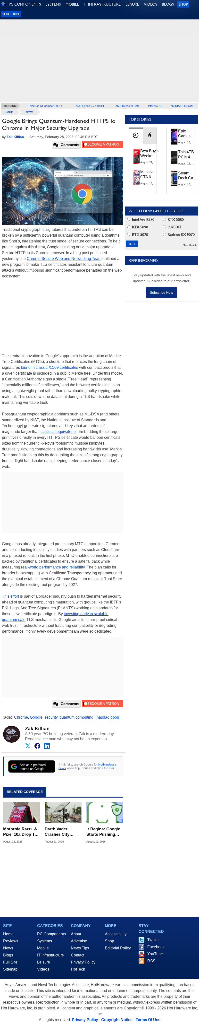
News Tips (80, 948)
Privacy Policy (83, 962)
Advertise (79, 941)
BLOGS (168, 4)
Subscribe (11, 14)
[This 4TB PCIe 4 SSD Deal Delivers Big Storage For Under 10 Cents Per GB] (174, 157)
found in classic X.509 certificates (49, 367)
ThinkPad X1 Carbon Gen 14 (45, 106)
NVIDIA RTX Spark (182, 106)
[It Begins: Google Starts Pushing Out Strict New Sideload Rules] (104, 812)
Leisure (43, 962)
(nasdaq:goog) (107, 717)
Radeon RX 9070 (181, 234)
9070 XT (174, 227)
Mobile (43, 948)
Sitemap (10, 969)
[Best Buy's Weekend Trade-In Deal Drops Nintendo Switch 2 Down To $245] (136, 156)
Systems (44, 941)
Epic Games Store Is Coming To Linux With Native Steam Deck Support (187, 134)
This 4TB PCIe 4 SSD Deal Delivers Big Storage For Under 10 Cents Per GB (187, 155)
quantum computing (76, 717)
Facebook (156, 947)
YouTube (155, 954)
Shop (183, 4)
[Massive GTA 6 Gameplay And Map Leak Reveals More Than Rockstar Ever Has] (136, 177)
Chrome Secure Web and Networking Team (64, 259)
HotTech (78, 969)
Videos (43, 969)
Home (8, 934)
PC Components (51, 934)
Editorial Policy (118, 948)
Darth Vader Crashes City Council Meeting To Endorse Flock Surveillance (61, 832)
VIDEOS (150, 4)
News (29, 112)
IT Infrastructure (50, 955)
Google (36, 717)
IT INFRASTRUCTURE (102, 4)
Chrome (21, 717)
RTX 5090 (139, 227)
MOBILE (72, 4)
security (51, 717)
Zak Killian (37, 728)
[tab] (136, 136)
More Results (190, 245)
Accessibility (115, 934)
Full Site (10, 962)
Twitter (153, 940)
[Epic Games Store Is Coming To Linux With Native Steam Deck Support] (174, 136)
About (76, 934)
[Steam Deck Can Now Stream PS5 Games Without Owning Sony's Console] (174, 178)
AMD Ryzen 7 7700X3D (90, 106)
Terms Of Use (148, 1020)
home (9, 112)
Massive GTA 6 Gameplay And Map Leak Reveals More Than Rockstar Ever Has (149, 175)
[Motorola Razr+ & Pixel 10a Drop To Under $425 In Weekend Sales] (21, 812)
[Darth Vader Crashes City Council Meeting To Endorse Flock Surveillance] (63, 812)
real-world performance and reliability (53, 567)
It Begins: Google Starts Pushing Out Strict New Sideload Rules (103, 832)
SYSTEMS (53, 4)
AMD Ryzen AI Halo (127, 106)
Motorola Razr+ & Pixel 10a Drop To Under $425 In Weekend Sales (20, 832)
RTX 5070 (139, 234)
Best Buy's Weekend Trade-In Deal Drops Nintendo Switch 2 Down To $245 (149, 154)
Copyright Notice (117, 1020)
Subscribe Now (161, 292)
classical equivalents (58, 432)
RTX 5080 (175, 219)
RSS (151, 961)
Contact (77, 955)
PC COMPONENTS (25, 4)
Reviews (10, 941)
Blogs (8, 955)
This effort (10, 596)
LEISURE (132, 4)
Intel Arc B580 (142, 219)
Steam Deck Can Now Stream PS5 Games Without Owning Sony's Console (186, 176)
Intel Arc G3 (155, 106)
